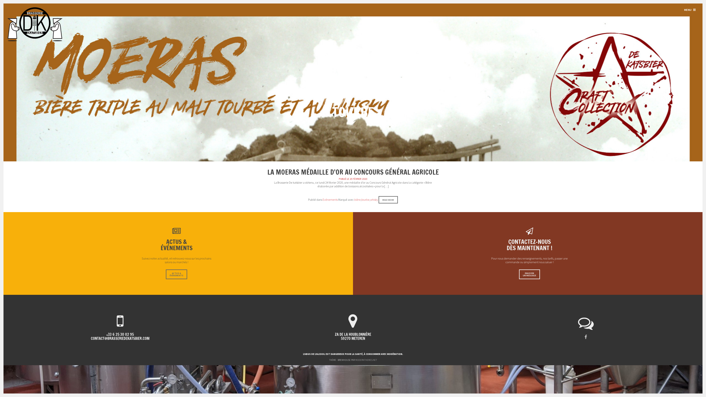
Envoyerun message (529, 274)
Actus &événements (176, 274)
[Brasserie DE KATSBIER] (35, 40)
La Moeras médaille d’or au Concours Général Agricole (353, 172)
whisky (374, 199)
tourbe (365, 199)
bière (357, 199)
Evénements (330, 199)
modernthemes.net (366, 360)
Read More (388, 199)
